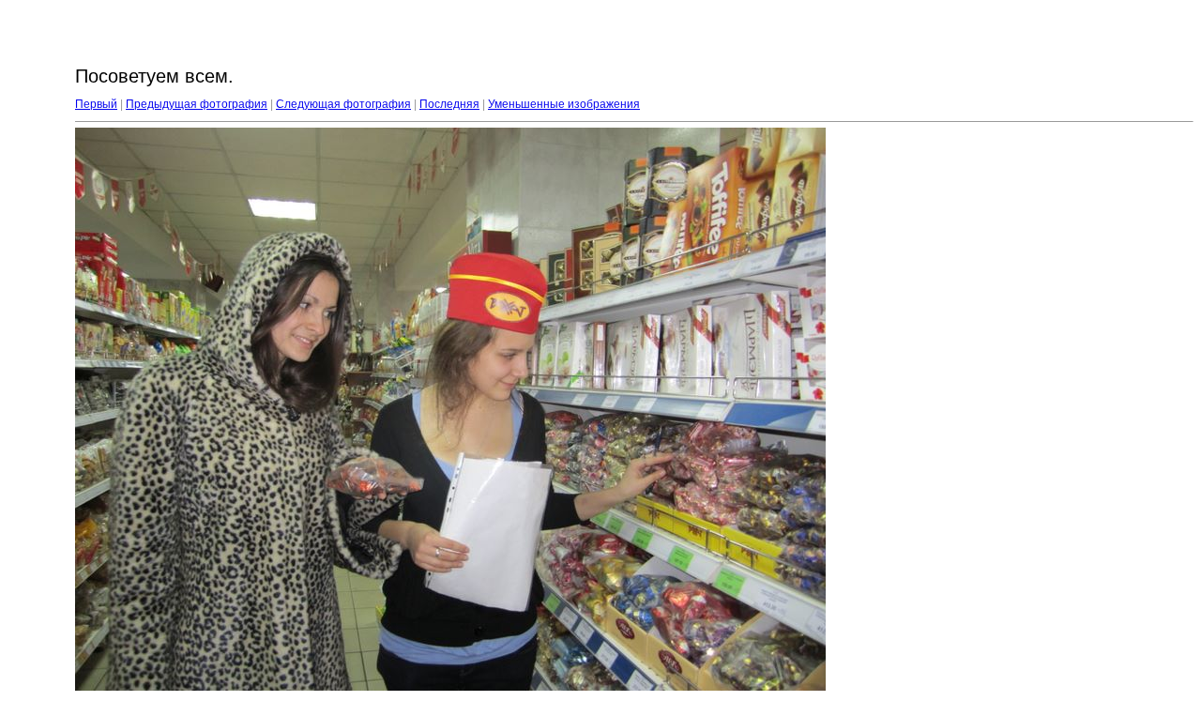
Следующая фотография (343, 104)
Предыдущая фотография (196, 104)
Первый (96, 104)
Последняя (449, 104)
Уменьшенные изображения (564, 104)
